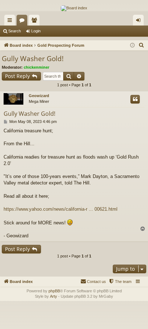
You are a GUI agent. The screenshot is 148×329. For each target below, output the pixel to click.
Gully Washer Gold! (33, 58)
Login (36, 31)
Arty (53, 296)
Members (36, 22)
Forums (23, 22)
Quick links (11, 22)
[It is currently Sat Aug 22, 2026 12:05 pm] (132, 45)
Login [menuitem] (140, 22)
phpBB (54, 291)
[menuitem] (141, 45)
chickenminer (36, 67)
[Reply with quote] (135, 99)
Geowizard (39, 95)
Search (14, 31)
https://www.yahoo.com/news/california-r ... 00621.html (60, 209)
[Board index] (74, 8)
